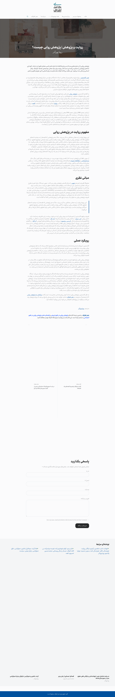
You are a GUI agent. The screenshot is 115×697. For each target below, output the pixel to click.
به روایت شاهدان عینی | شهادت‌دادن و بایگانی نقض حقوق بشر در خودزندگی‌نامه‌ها (93, 677)
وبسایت (87, 490)
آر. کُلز (34, 221)
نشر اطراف (34, 16)
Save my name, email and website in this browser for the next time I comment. (66, 520)
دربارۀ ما (43, 16)
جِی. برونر (78, 219)
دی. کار (53, 219)
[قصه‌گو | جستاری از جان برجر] (57, 611)
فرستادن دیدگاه (82, 525)
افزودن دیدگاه (85, 499)
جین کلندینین (84, 78)
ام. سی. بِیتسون (66, 221)
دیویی (73, 183)
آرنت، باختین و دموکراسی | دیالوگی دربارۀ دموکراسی (24, 676)
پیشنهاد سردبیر (77, 16)
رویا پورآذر (81, 309)
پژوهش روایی (73, 94)
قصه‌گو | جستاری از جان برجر (66, 676)
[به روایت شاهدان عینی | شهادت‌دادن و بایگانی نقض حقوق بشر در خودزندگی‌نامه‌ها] (92, 611)
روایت (55, 103)
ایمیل (87, 480)
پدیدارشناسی (85, 161)
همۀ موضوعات (55, 16)
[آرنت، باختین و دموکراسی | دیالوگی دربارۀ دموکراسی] (22, 611)
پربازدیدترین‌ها (66, 16)
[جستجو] (27, 16)
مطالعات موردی (75, 161)
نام (87, 471)
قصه (33, 103)
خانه (85, 16)
